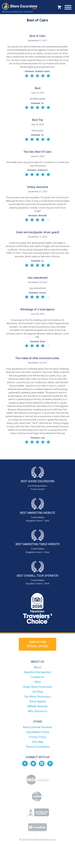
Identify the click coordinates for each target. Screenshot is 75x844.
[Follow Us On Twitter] (33, 763)
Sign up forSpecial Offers (37, 644)
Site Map (37, 742)
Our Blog (37, 691)
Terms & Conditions (38, 746)
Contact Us (37, 677)
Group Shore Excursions (37, 686)
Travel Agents (37, 701)
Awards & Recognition (37, 672)
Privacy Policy (37, 737)
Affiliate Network (37, 706)
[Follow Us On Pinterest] (50, 763)
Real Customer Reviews (37, 727)
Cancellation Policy (37, 732)
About (37, 667)
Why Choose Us (37, 711)
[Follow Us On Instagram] (41, 763)
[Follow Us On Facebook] (25, 763)
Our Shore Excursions (37, 696)
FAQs (37, 682)
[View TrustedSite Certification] (37, 827)
